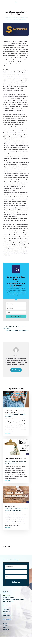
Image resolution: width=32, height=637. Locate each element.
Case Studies (6, 611)
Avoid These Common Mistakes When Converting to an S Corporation (14, 411)
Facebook (5, 625)
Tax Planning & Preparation (19, 414)
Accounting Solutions (8, 597)
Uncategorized (22, 19)
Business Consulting (17, 508)
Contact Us (6, 629)
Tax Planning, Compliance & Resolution (13, 599)
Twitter (5, 627)
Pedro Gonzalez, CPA (11, 17)
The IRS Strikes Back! (10, 506)
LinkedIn (5, 623)
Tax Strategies (8, 416)
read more (7, 433)
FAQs (4, 613)
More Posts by (16, 370)
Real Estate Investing (18, 461)
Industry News (7, 615)
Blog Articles (6, 609)
